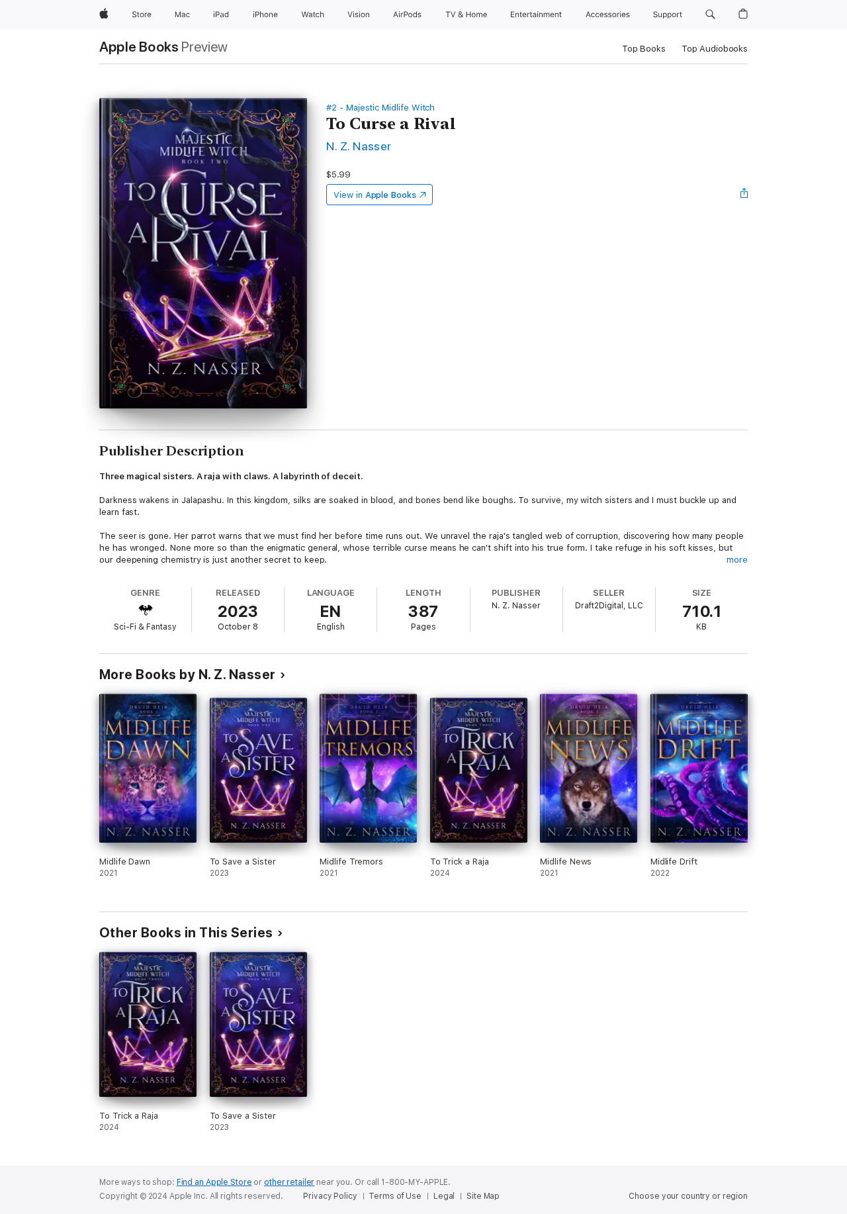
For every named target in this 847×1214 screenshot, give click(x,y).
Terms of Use (395, 1196)
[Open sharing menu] (744, 194)
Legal (444, 1196)
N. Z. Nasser (359, 146)
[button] (710, 14)
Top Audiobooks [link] (715, 49)
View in (375, 195)
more (737, 560)
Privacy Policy (330, 1196)
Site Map (483, 1196)
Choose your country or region (688, 1196)
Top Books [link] (644, 49)
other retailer (289, 1182)
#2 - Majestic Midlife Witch (380, 108)
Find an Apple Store (214, 1182)
